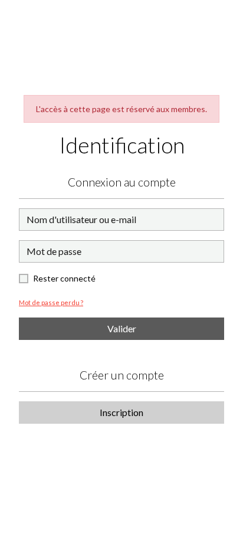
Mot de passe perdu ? (51, 302)
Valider (121, 328)
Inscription (121, 412)
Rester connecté (64, 278)
